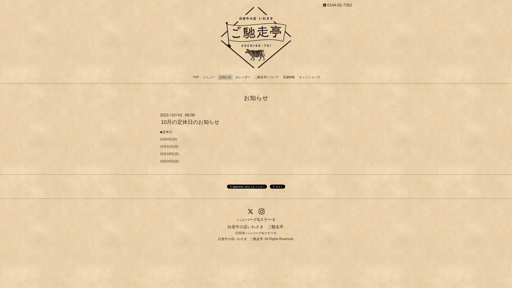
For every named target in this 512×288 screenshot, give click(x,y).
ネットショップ (309, 77)
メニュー (209, 77)
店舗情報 (289, 77)
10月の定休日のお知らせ (190, 122)
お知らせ (225, 77)
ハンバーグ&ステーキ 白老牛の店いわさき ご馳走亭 (256, 223)
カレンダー (242, 77)
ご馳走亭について (267, 77)
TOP (196, 77)
